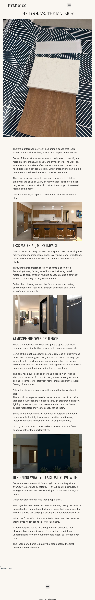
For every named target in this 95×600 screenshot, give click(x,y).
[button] (69, 5)
